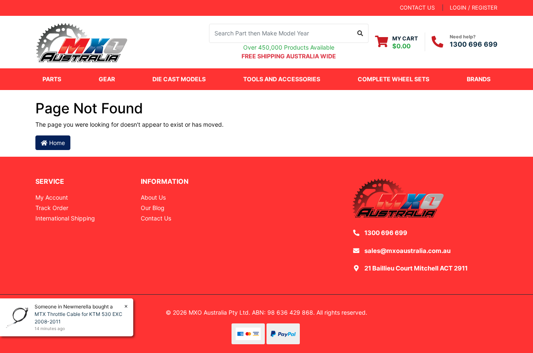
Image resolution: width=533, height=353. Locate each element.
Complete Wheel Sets (393, 79)
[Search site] (360, 33)
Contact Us (156, 218)
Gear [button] (107, 79)
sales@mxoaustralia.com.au (407, 251)
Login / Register (473, 7)
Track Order (51, 207)
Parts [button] (51, 79)
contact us (417, 7)
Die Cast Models (179, 79)
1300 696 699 (474, 44)
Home (56, 142)
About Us (153, 197)
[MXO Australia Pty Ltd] (81, 41)
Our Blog (152, 207)
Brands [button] (479, 79)
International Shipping (65, 218)
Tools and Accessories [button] (281, 79)
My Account (51, 197)
